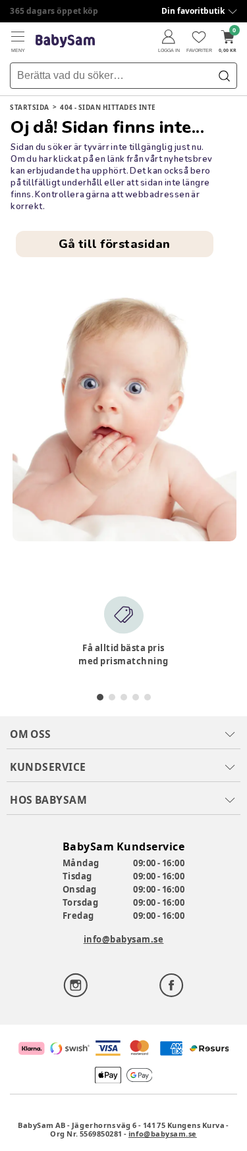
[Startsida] (65, 41)
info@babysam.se (124, 939)
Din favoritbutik (193, 10)
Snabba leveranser (49, 10)
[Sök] (223, 75)
